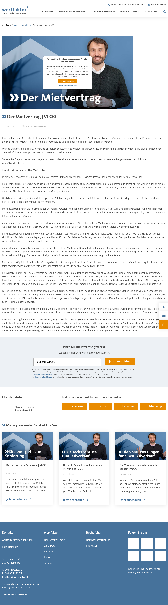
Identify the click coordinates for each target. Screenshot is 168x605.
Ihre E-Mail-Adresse (45, 362)
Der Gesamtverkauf (54, 540)
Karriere (48, 551)
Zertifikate (49, 546)
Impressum (92, 546)
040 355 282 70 (13, 570)
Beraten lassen (158, 5)
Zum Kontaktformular (14, 594)
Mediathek (18, 25)
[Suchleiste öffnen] (164, 12)
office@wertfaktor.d (16, 577)
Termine (48, 563)
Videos (28, 25)
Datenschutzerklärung (43, 377)
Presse (47, 557)
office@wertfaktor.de (140, 572)
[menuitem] (47, 12)
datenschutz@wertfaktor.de (42, 374)
